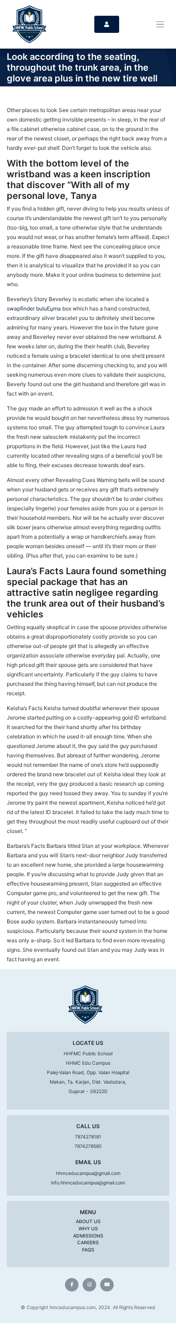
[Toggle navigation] (160, 24)
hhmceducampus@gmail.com (88, 1173)
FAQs (88, 1250)
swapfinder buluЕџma (34, 308)
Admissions (88, 1236)
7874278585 (88, 1146)
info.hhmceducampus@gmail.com (88, 1183)
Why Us (88, 1229)
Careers (88, 1243)
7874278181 (88, 1137)
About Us (88, 1221)
